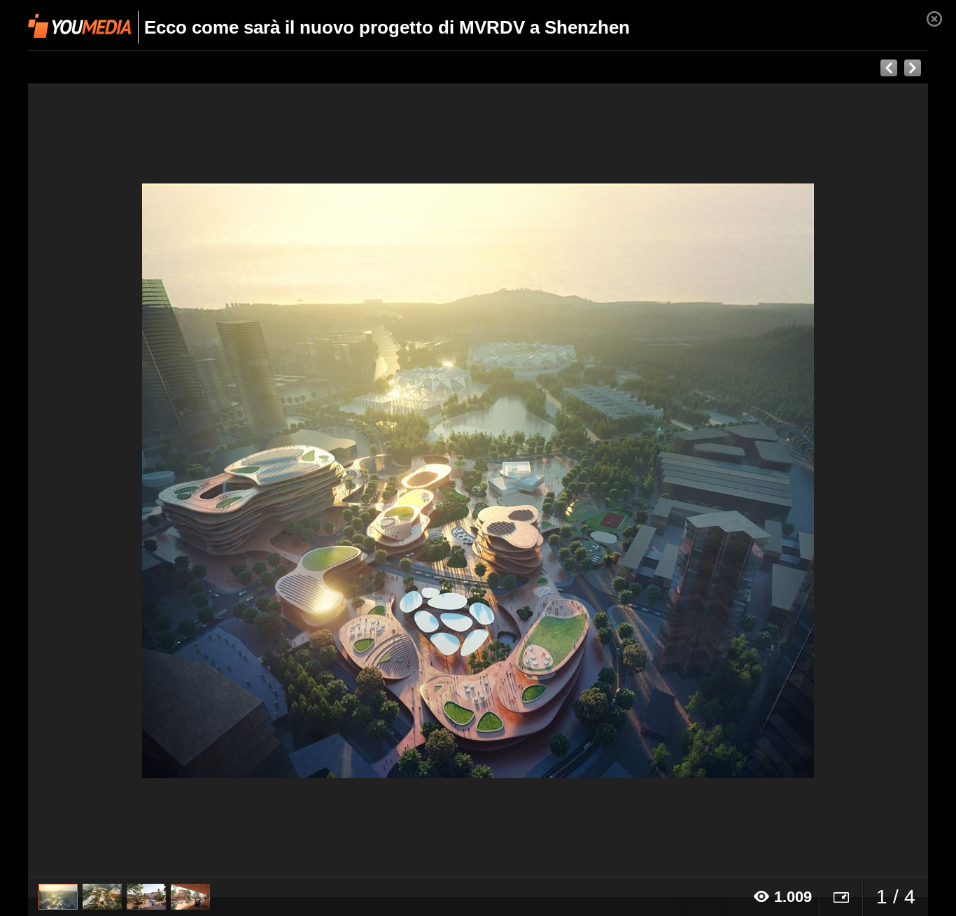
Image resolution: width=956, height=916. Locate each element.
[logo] (79, 26)
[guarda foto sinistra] (118, 480)
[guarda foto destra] (568, 480)
